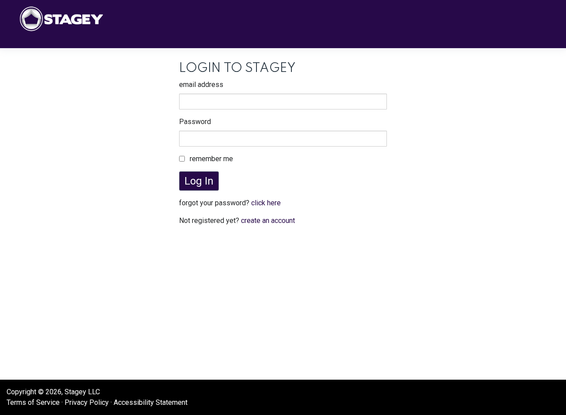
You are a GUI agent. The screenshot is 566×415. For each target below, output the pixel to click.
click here (266, 203)
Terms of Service (33, 402)
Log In (199, 181)
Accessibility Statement (150, 402)
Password (195, 121)
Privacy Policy (87, 402)
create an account (268, 220)
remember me (211, 159)
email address (201, 84)
